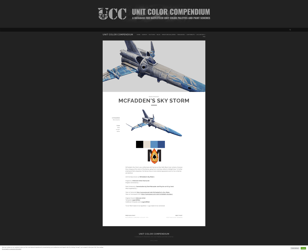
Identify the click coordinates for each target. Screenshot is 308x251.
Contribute (191, 34)
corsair (118, 129)
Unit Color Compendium (118, 34)
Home (138, 34)
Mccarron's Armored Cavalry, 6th (136, 217)
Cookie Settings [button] (295, 248)
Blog (158, 34)
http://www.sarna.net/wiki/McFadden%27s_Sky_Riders (153, 192)
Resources (181, 34)
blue (118, 127)
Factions (152, 34)
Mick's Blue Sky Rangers (174, 217)
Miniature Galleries (169, 34)
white (118, 131)
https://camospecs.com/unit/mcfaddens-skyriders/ (157, 194)
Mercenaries (154, 96)
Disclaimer (154, 240)
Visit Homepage (154, 14)
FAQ (204, 36)
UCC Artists (201, 34)
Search (144, 34)
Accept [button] (303, 248)
